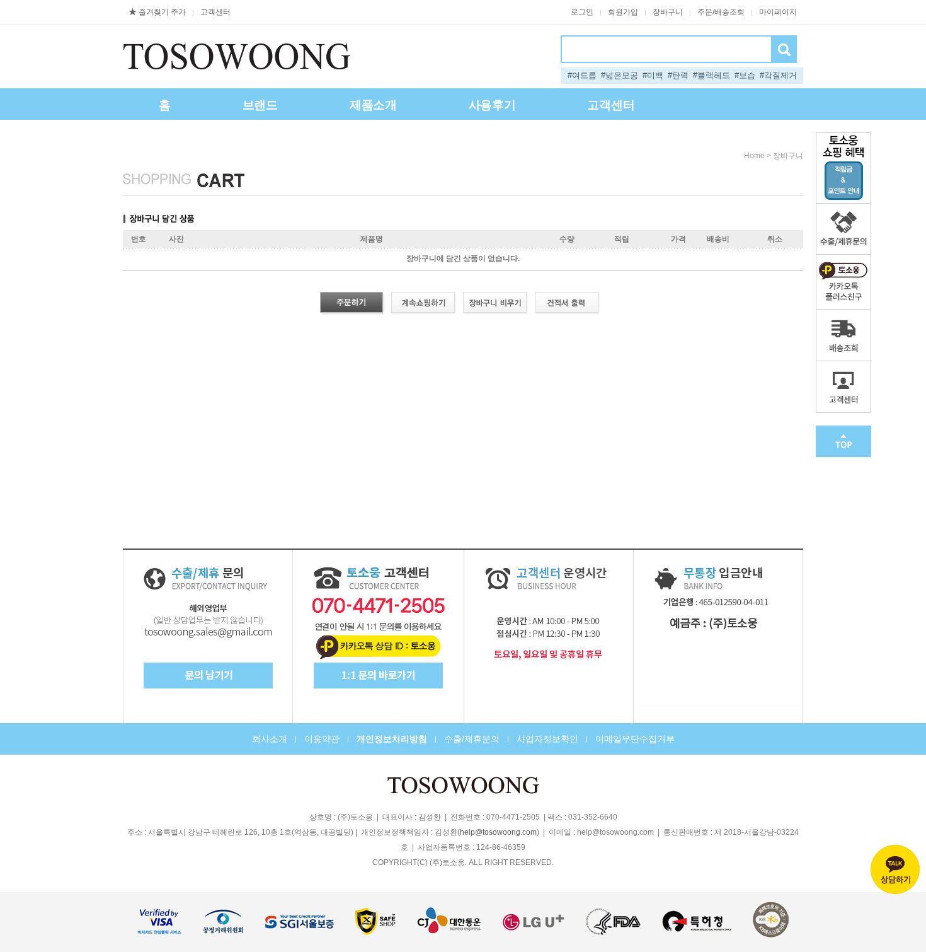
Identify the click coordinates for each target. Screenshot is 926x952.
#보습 (745, 75)
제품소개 (373, 105)
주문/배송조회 (721, 12)
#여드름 (582, 75)
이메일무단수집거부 (635, 739)
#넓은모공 (619, 75)
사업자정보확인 (547, 739)
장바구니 (668, 12)
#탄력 (678, 75)
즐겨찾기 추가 (162, 12)
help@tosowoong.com (498, 832)
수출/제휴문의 (472, 739)
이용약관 (322, 739)
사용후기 (492, 105)
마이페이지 (778, 12)
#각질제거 (778, 75)
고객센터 (215, 12)
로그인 (582, 12)
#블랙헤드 (711, 75)
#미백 (653, 75)
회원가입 (623, 12)
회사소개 (269, 739)
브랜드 (260, 105)
